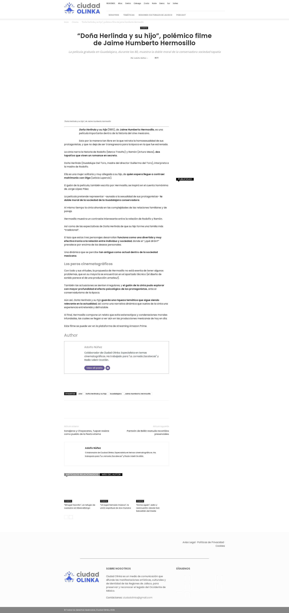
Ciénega (137, 3)
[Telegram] (193, 7)
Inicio (66, 22)
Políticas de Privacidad (210, 542)
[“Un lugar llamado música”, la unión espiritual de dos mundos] (116, 491)
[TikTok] (198, 7)
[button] (221, 15)
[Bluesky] (217, 7)
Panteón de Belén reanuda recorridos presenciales (148, 432)
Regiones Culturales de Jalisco (155, 15)
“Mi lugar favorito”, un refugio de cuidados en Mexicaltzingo (79, 506)
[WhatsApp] (207, 7)
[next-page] (71, 517)
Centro (128, 3)
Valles (175, 3)
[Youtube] (212, 7)
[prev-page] (66, 517)
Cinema (75, 22)
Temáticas (128, 15)
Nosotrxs (114, 15)
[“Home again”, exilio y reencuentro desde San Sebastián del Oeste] (152, 491)
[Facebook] (158, 7)
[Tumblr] (123, 412)
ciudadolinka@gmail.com (137, 597)
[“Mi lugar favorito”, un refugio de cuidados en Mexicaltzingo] (80, 491)
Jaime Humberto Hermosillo (138, 394)
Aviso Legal (189, 542)
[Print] (116, 412)
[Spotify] (188, 7)
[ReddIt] (102, 412)
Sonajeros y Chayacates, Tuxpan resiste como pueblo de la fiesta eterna (86, 432)
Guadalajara (115, 394)
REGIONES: (111, 3)
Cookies (220, 546)
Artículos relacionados (82, 474)
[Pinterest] (178, 7)
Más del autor (111, 474)
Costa (146, 3)
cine (80, 394)
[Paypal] (173, 7)
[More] (136, 412)
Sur (168, 3)
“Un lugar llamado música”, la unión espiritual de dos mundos (115, 506)
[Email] (108, 368)
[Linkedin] (168, 7)
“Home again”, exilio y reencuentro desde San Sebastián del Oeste (148, 508)
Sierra (161, 3)
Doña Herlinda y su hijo (96, 394)
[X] (202, 7)
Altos (120, 3)
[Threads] (222, 7)
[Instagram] (163, 7)
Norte (154, 3)
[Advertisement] (116, 382)
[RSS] (183, 7)
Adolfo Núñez (140, 58)
